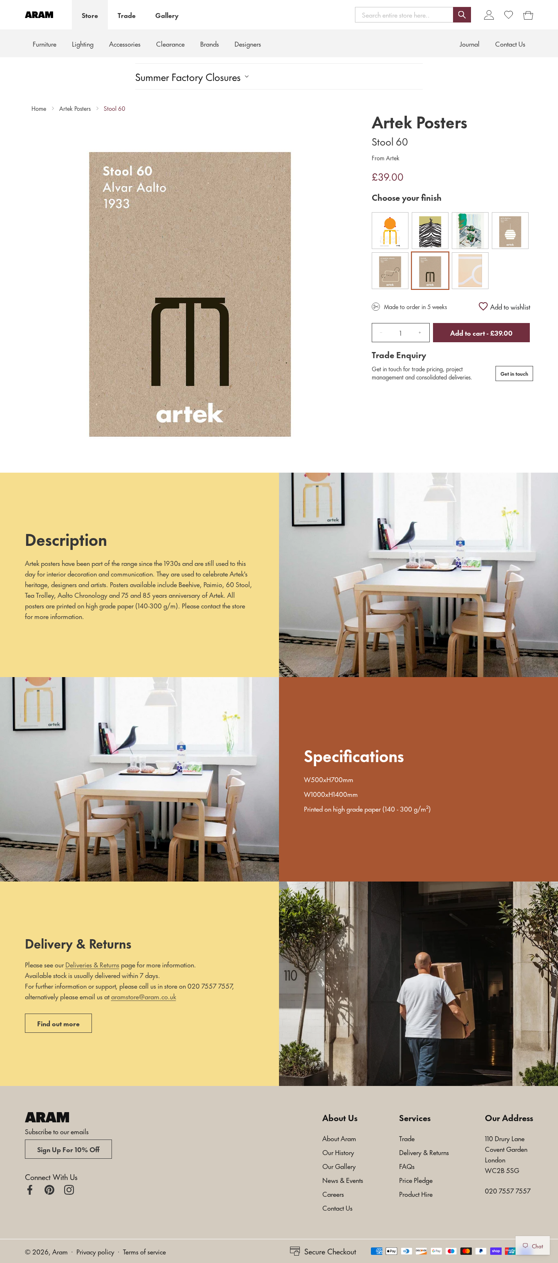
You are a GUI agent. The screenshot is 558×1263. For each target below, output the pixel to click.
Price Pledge (416, 1179)
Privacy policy (95, 1251)
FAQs (407, 1165)
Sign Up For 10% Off (68, 1149)
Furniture (44, 43)
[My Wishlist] (508, 15)
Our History (338, 1151)
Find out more (58, 1023)
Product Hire (416, 1193)
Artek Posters (75, 108)
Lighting (83, 43)
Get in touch (514, 373)
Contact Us (337, 1207)
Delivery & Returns (424, 1151)
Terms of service (144, 1251)
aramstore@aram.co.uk (143, 996)
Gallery (167, 14)
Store (90, 14)
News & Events (342, 1179)
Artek (392, 157)
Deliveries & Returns (92, 964)
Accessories (125, 43)
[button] (413, 14)
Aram (60, 1251)
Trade (127, 14)
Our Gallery (339, 1165)
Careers (333, 1193)
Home (38, 108)
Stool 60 (114, 108)
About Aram (339, 1138)
